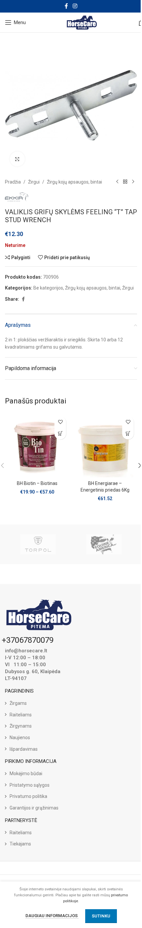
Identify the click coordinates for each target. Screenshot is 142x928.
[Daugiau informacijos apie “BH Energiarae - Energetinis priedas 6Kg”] (128, 433)
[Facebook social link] (66, 6)
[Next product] (133, 182)
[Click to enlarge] (17, 159)
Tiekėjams (20, 843)
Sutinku (101, 915)
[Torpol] (38, 544)
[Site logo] (82, 22)
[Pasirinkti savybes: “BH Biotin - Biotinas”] (60, 433)
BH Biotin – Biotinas (37, 483)
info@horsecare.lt (26, 651)
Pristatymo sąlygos (30, 785)
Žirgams (18, 703)
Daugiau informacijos (52, 915)
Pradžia (13, 182)
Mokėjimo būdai (26, 773)
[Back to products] (125, 182)
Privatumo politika (28, 796)
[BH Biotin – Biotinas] (37, 445)
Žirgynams (21, 726)
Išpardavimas (24, 749)
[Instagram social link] (74, 6)
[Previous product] (117, 182)
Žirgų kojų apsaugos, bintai (74, 182)
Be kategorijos (48, 288)
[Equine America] (104, 544)
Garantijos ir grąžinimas (34, 807)
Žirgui (34, 182)
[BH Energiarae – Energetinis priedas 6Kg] (105, 445)
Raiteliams (21, 714)
